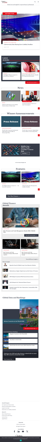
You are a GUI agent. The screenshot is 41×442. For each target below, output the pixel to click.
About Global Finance (6, 414)
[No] (39, 439)
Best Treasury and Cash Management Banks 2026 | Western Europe (29, 253)
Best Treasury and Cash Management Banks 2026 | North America (10, 253)
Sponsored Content (27, 101)
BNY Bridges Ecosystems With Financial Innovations (21, 276)
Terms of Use (4, 417)
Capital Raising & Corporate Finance (28, 73)
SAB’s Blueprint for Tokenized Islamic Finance (20, 282)
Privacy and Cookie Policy (7, 415)
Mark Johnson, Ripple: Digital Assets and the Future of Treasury (24, 271)
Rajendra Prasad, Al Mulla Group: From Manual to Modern (23, 265)
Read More (24, 153)
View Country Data (8, 359)
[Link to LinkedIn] (19, 431)
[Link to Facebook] (14, 431)
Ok (20, 440)
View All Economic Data (30, 328)
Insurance (5, 73)
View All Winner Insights (31, 259)
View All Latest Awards (31, 235)
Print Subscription (21, 424)
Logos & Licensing (5, 408)
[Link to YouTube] (23, 431)
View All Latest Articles (32, 82)
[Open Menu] (38, 1)
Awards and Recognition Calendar (9, 406)
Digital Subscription (21, 426)
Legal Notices (4, 418)
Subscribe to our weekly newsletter (9, 409)
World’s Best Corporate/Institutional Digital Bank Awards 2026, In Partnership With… (10, 131)
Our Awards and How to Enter (8, 404)
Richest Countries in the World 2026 (14, 321)
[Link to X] (27, 431)
